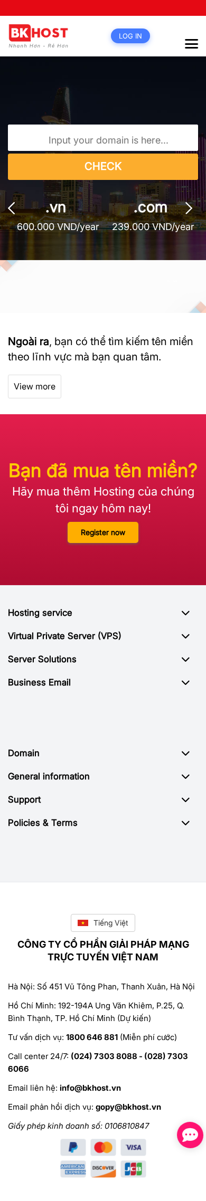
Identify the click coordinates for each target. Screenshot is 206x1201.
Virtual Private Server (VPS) (64, 636)
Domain (24, 753)
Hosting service (40, 612)
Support (24, 799)
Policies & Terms (43, 822)
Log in (130, 36)
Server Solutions (42, 659)
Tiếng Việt (110, 922)
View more (34, 386)
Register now (103, 532)
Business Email (39, 682)
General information (49, 776)
